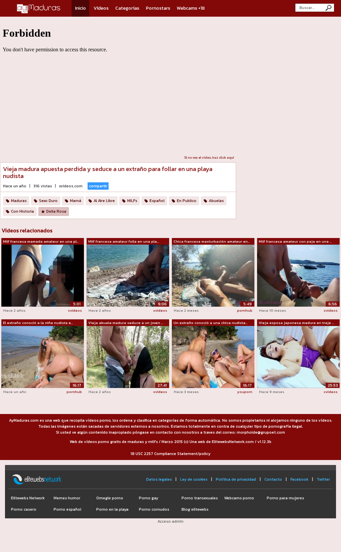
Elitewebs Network (28, 498)
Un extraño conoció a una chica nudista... (210, 322)
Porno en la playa (112, 509)
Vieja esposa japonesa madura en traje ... (296, 322)
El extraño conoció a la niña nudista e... (38, 322)
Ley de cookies (193, 479)
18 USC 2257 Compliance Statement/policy (170, 454)
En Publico (186, 201)
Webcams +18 (191, 8)
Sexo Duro (48, 201)
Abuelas (216, 201)
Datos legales (159, 479)
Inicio (80, 8)
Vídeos (101, 8)
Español (157, 201)
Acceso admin (170, 521)
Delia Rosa (56, 211)
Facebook (299, 479)
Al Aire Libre (104, 201)
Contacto (273, 479)
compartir (98, 186)
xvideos (75, 310)
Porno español (67, 509)
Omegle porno (109, 498)
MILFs (132, 201)
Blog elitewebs (194, 509)
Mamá (75, 201)
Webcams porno (239, 498)
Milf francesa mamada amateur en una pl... (41, 241)
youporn (244, 391)
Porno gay (148, 498)
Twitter (323, 479)
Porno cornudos (154, 509)
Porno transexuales (199, 498)
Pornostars (158, 8)
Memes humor (67, 498)
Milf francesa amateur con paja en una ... (295, 241)
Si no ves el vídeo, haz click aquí (209, 157)
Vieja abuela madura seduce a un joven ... (125, 322)
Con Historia (22, 211)
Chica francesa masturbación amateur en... (211, 241)
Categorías (127, 8)
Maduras (19, 201)
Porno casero (23, 509)
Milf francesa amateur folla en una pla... (123, 241)
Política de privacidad (236, 479)
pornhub (244, 310)
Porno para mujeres (285, 498)
